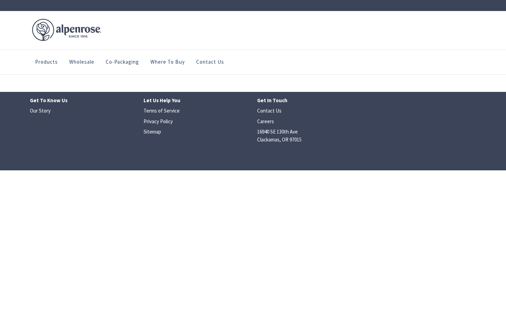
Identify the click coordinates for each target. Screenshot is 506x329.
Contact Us (210, 62)
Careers (265, 121)
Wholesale (81, 62)
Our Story (40, 110)
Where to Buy (167, 62)
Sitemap (152, 131)
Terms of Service (162, 110)
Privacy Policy (158, 121)
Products (46, 62)
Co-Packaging (122, 62)
